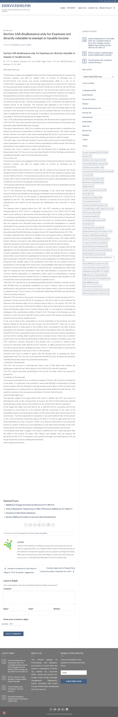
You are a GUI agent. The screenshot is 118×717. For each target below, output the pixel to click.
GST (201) (104, 152)
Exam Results (87, 95)
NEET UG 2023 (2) (102, 271)
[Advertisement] (39, 471)
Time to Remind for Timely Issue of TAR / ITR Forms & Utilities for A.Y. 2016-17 (39, 509)
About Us (82, 8)
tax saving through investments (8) (94, 220)
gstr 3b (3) (86, 246)
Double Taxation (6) (89, 231)
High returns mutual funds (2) (92, 286)
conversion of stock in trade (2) (92, 267)
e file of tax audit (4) (103, 239)
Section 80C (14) (88, 194)
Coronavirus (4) (88, 243)
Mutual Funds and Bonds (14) (92, 197)
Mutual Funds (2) (88, 279)
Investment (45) (102, 164)
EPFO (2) (107, 279)
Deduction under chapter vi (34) (93, 167)
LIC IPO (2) (98, 279)
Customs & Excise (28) (106, 171)
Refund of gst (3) (88, 250)
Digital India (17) (88, 186)
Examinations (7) (88, 224)
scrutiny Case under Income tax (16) (94, 190)
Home (62, 8)
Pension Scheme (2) (89, 290)
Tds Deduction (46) (89, 164)
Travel (84, 139)
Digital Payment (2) (89, 271)
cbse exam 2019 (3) (101, 243)
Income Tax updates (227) (91, 152)
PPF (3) (85, 254)
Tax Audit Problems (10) (90, 209)
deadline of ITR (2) (96, 294)
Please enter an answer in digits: (16, 619)
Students (85, 135)
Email (31, 609)
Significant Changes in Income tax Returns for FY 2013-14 (30, 505)
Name (6, 609)
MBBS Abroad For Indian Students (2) (95, 275)
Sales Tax (86, 126)
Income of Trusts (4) (89, 239)
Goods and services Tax (91, 108)
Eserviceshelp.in (16, 5)
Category (71, 8)
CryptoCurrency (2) (101, 264)
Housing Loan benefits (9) (91, 216)
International (87, 117)
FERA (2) (85, 294)
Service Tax (86, 130)
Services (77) (87, 156)
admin (29, 45)
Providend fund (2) (103, 290)
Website (57, 609)
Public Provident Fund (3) (97, 254)
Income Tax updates (40, 533)
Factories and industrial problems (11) (95, 205)
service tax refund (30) (90, 171)
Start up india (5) (102, 235)
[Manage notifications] (4, 713)
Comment (7, 589)
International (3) (100, 250)
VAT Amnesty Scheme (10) (91, 212)
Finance (85, 104)
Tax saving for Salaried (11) (91, 201)
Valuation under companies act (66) (94, 160)
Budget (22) (99, 182)
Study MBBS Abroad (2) (90, 282)
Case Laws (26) (88, 175)
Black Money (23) (88, 182)
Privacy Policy (105, 8)
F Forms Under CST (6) (104, 231)
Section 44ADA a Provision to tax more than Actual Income (31, 517)
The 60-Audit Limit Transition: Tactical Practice (100, 61)
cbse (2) (106, 294)
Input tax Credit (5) (89, 235)
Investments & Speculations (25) (93, 179)
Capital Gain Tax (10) (106, 209)
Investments (87, 121)
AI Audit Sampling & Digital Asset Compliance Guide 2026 (18, 698)
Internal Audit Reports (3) (99, 246)
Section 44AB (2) (88, 264)
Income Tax (7, 30)
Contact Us (93, 8)
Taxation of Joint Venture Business (21, 513)
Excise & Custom (89, 99)
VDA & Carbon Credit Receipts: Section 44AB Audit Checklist (100, 54)
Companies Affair (89, 90)
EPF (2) (106, 267)
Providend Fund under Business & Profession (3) (97, 259)
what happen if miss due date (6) (93, 228)
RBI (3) (109, 250)
